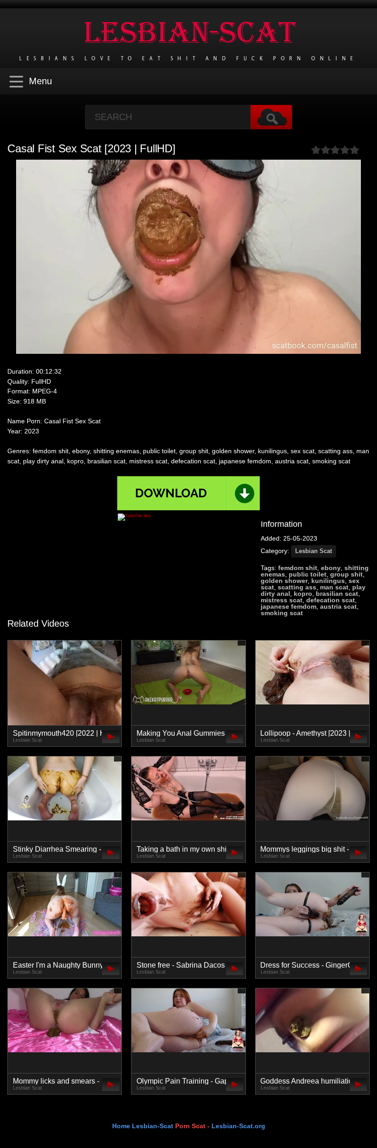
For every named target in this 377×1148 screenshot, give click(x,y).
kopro (303, 593)
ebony (331, 567)
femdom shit (297, 567)
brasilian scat (337, 593)
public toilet (307, 574)
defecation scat (330, 600)
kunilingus (328, 580)
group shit (346, 574)
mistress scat (282, 600)
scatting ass (297, 587)
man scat (334, 587)
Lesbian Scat (313, 551)
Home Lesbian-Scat (142, 1126)
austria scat (338, 606)
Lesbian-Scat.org (238, 1126)
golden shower (284, 580)
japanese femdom (288, 606)
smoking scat (282, 613)
